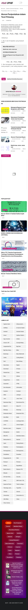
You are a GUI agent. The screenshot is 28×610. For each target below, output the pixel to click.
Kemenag (18, 409)
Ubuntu (18, 491)
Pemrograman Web (21, 450)
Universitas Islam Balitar (21, 495)
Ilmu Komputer (7, 387)
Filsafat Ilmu (6, 372)
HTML (17, 383)
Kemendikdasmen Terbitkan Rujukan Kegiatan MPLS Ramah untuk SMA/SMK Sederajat (16, 591)
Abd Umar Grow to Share (16, 602)
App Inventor (7, 339)
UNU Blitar (6, 499)
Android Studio (20, 331)
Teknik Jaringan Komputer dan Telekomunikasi (21, 484)
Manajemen (6, 432)
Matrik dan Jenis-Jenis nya (10, 49)
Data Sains (6, 365)
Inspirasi (6, 391)
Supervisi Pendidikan (8, 484)
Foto (5, 376)
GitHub (18, 376)
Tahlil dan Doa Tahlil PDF (8, 291)
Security (18, 476)
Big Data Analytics (8, 350)
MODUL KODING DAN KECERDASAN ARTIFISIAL (12, 234)
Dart (5, 361)
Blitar (17, 350)
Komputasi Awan (8, 413)
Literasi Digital (19, 424)
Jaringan (18, 394)
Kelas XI (5, 406)
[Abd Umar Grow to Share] (7, 3)
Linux (5, 424)
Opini (5, 443)
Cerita (5, 357)
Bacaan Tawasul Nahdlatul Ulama (11, 273)
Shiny (5, 480)
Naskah (18, 439)
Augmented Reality (8, 346)
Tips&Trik (18, 487)
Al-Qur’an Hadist (7, 287)
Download (6, 368)
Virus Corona (7, 502)
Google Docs (7, 379)
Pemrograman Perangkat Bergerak (8, 450)
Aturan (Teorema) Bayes (18, 137)
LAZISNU (6, 420)
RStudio (5, 473)
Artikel (5, 209)
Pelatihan (6, 447)
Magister (18, 428)
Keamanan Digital (8, 402)
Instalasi (18, 391)
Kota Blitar (6, 417)
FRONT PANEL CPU (17, 577)
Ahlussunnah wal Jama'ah (21, 324)
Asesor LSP (6, 342)
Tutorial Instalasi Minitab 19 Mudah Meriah (18, 128)
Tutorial (5, 229)
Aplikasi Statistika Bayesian (12, 8)
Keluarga (6, 409)
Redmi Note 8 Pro (8, 469)
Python (5, 465)
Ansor (5, 335)
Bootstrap (6, 353)
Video (17, 499)
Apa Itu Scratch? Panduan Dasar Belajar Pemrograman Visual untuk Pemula (16, 565)
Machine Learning (8, 428)
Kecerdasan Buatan (21, 402)
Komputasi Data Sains (21, 413)
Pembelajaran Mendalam (9, 248)
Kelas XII (18, 406)
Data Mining (19, 361)
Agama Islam (7, 324)
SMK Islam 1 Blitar (20, 480)
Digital (17, 365)
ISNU (5, 394)
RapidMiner (19, 465)
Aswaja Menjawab (21, 342)
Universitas (6, 495)
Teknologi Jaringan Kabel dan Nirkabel (8, 487)
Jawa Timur (19, 398)
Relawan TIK (19, 469)
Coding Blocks (20, 357)
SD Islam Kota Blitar (8, 476)
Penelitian (18, 454)
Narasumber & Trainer (8, 439)
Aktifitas (6, 327)
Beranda (3, 8)
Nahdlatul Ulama (7, 269)
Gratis (17, 379)
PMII (17, 458)
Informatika (19, 387)
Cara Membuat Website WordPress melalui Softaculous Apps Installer (16, 583)
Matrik (18, 432)
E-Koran (18, 368)
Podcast (6, 461)
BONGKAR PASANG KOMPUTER (16, 571)
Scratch (18, 473)
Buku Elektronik (20, 353)
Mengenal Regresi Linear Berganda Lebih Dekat (13, 55)
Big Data (18, 346)
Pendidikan (6, 454)
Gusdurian (6, 383)
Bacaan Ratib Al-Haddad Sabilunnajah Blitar (12, 214)
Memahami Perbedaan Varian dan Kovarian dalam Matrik (17, 118)
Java (5, 398)
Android (5, 331)
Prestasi (18, 461)
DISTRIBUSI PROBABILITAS (9, 52)
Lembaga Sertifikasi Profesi (21, 420)
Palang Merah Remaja (21, 443)
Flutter (18, 372)
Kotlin (17, 417)
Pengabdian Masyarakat (8, 458)
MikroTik (6, 435)
